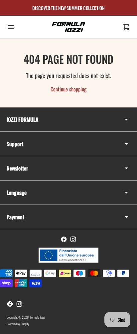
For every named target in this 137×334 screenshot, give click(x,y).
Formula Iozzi (37, 317)
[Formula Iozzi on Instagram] (73, 239)
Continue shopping (68, 89)
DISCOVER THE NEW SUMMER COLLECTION (68, 7)
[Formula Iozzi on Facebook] (64, 239)
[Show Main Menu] (10, 27)
